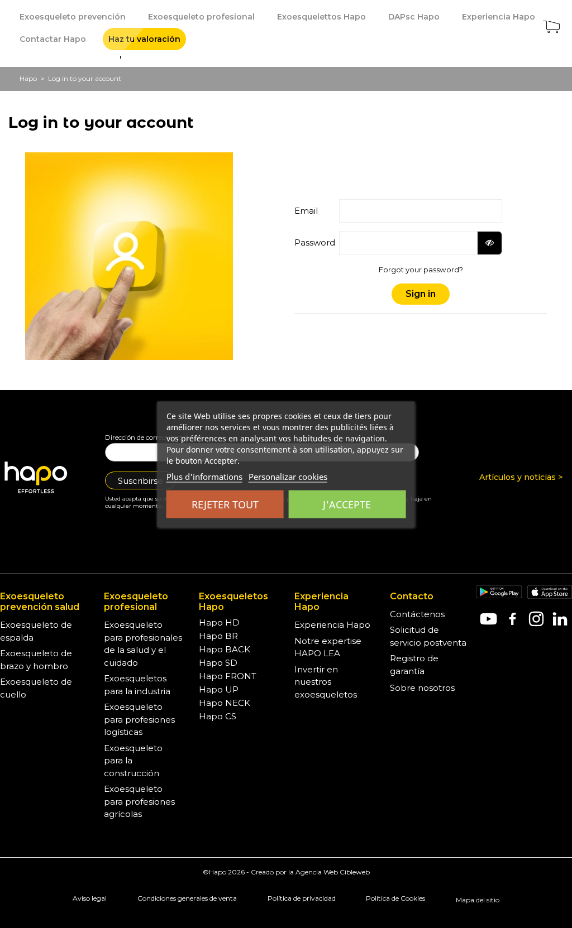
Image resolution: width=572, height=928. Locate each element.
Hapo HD (219, 622)
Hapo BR (218, 636)
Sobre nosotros (422, 687)
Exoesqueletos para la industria (137, 684)
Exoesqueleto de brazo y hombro (36, 659)
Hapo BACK (224, 649)
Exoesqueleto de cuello (36, 688)
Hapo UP (219, 689)
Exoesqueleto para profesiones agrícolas (139, 801)
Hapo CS (217, 716)
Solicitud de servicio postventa (428, 636)
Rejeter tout (225, 504)
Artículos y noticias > (521, 477)
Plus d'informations (204, 476)
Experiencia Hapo (332, 624)
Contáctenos (417, 614)
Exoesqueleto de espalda (36, 631)
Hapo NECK (224, 703)
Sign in (421, 294)
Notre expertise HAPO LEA (327, 647)
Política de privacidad (302, 898)
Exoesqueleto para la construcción (133, 760)
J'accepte (347, 504)
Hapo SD (218, 662)
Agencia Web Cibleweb (332, 872)
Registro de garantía (414, 664)
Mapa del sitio (477, 900)
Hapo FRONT (227, 676)
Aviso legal (90, 898)
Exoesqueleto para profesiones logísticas (139, 719)
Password (312, 242)
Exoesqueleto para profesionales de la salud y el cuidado (143, 643)
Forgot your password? (421, 269)
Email (306, 210)
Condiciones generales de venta (187, 898)
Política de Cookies (395, 898)
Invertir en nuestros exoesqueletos (325, 682)
